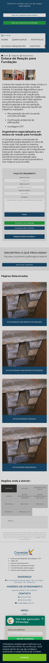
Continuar (24, 657)
